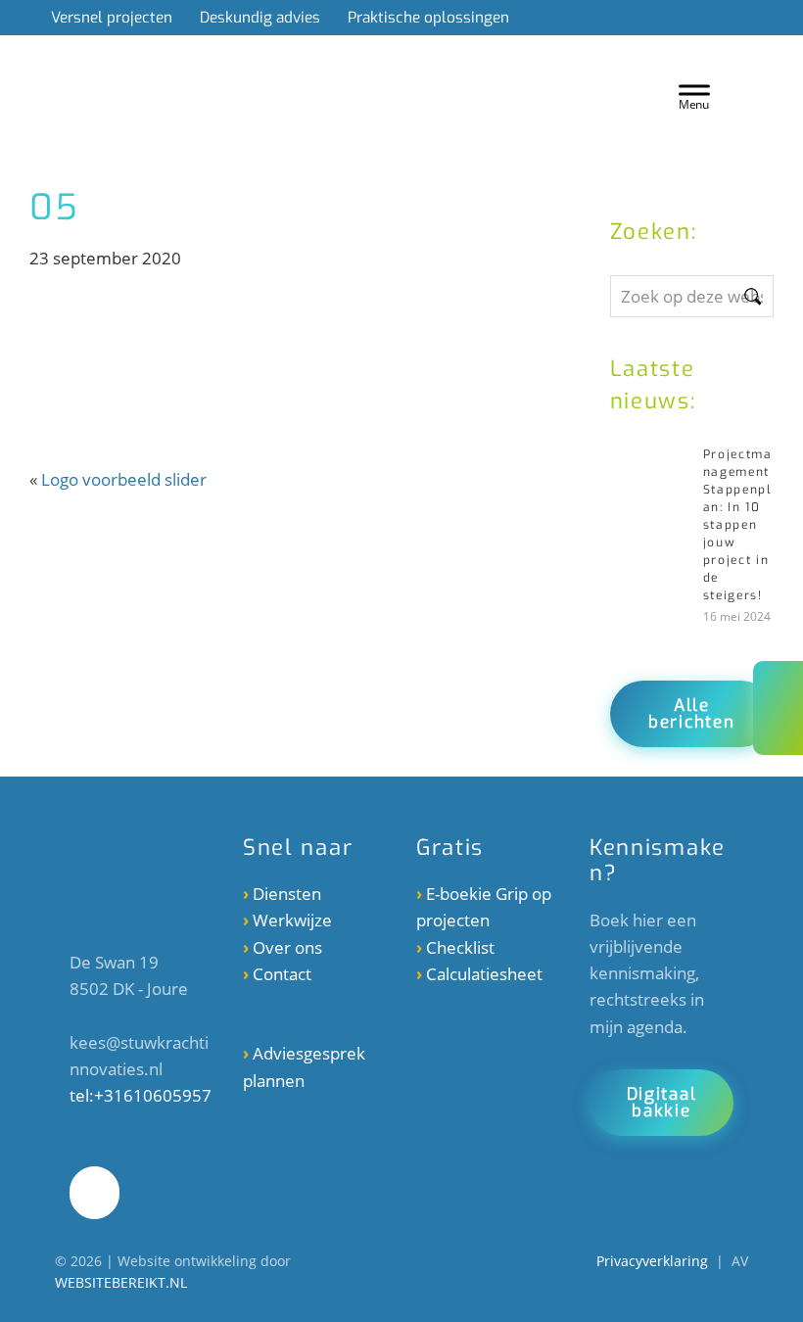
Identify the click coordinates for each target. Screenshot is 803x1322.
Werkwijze (292, 920)
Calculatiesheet (484, 974)
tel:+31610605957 (141, 1095)
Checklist (460, 947)
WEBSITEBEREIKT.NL (121, 1282)
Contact (282, 974)
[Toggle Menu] (694, 94)
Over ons (287, 947)
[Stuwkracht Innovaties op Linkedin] (94, 1192)
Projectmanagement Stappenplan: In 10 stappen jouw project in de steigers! (738, 525)
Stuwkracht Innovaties (335, 73)
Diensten (287, 893)
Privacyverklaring (652, 1260)
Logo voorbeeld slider (124, 479)
